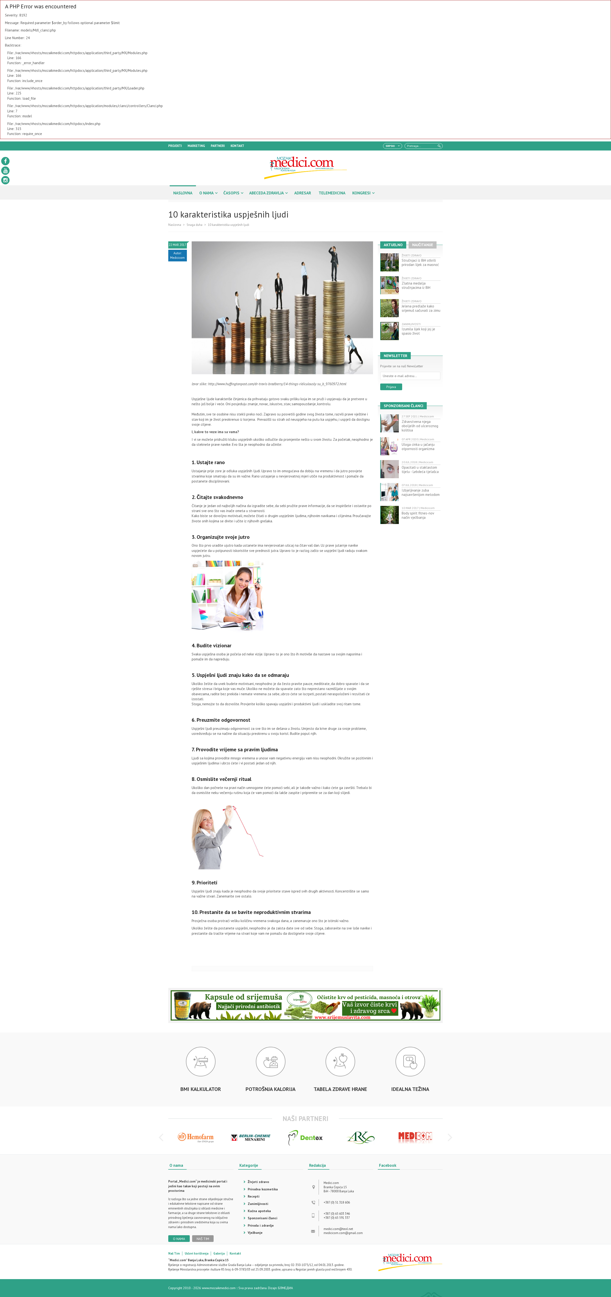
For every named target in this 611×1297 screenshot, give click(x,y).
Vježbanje (255, 1232)
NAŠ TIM (203, 1239)
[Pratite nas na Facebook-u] (5, 161)
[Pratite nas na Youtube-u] (5, 170)
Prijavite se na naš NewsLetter (401, 366)
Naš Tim (174, 1253)
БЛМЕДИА (285, 1288)
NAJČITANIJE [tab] (422, 244)
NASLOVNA (182, 193)
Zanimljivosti (258, 1204)
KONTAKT (237, 146)
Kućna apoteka (259, 1211)
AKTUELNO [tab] (393, 244)
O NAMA (206, 193)
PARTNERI (218, 146)
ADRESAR (302, 193)
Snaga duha (194, 225)
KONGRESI (361, 193)
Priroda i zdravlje (261, 1225)
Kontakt (235, 1253)
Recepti (253, 1196)
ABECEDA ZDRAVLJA (266, 193)
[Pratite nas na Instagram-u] (5, 180)
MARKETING (196, 146)
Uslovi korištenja (196, 1253)
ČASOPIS (231, 193)
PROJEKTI (175, 146)
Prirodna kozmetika (263, 1189)
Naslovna (174, 225)
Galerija (219, 1253)
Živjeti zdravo (258, 1182)
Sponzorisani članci (262, 1218)
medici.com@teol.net (338, 1229)
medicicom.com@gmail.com (343, 1233)
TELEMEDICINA (332, 193)
